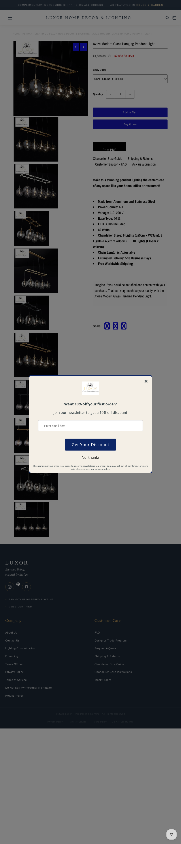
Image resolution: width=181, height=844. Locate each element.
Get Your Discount (90, 444)
